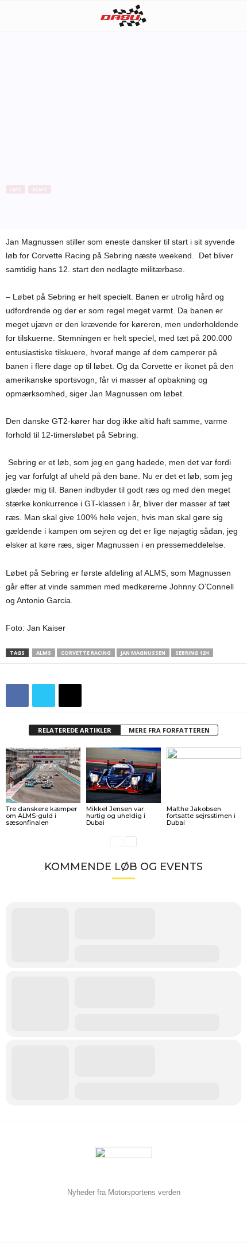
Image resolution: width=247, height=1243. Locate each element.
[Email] (70, 695)
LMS (15, 189)
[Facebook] (17, 695)
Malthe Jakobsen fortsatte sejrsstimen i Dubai (201, 816)
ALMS (39, 189)
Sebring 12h (192, 652)
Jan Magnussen (143, 652)
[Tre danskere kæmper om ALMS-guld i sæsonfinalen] (43, 775)
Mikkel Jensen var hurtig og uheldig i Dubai (115, 816)
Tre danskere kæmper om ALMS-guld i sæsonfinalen (41, 816)
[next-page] (131, 842)
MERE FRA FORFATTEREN (169, 730)
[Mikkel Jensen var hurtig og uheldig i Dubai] (123, 775)
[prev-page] (116, 842)
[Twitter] (43, 695)
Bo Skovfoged (36, 226)
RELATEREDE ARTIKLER (74, 730)
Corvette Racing (86, 652)
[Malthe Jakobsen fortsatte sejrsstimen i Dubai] (204, 775)
